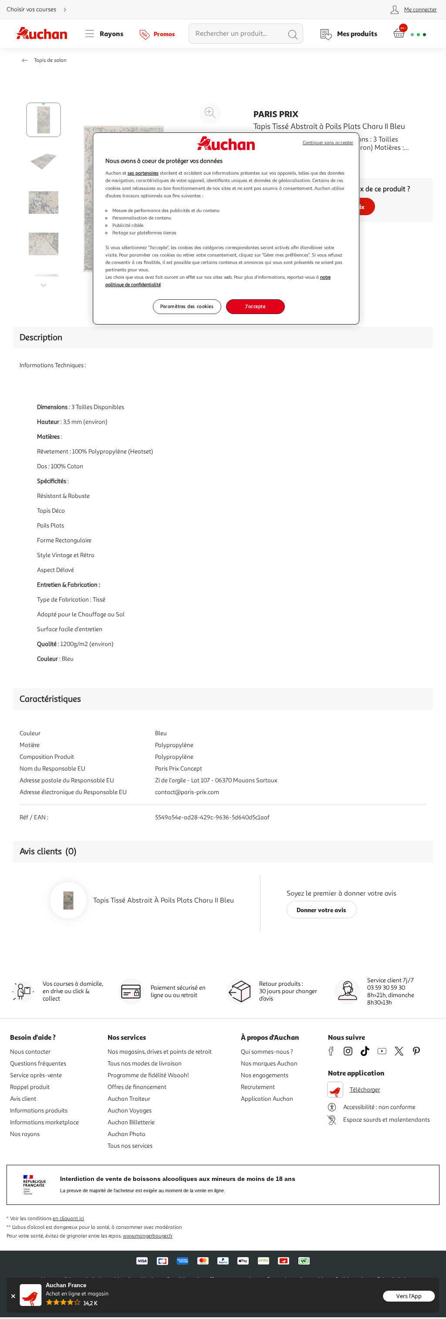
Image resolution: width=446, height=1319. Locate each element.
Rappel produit (30, 1087)
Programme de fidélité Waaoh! (148, 1075)
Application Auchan (267, 1099)
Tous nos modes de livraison (145, 1063)
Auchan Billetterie (131, 1122)
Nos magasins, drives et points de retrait (160, 1051)
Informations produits (39, 1110)
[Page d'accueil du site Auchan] (45, 33)
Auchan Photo (126, 1134)
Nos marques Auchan (269, 1063)
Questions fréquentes (38, 1063)
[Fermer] (13, 1296)
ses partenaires (143, 173)
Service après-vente (36, 1075)
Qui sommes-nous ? (267, 1051)
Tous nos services (130, 1146)
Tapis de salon (50, 60)
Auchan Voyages (130, 1110)
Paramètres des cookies (187, 306)
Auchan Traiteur (129, 1099)
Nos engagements (264, 1075)
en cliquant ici (68, 1218)
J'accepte (255, 306)
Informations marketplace (44, 1122)
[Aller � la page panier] (409, 33)
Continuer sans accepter (328, 142)
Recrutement (258, 1087)
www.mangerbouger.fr (147, 1236)
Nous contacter (30, 1051)
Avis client (23, 1099)
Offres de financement (137, 1087)
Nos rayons (25, 1134)
